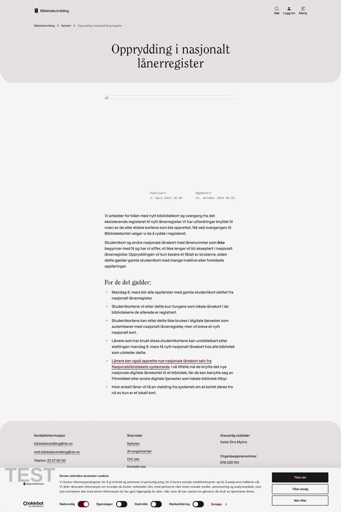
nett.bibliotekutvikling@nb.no (57, 452)
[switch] (121, 504)
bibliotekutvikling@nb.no (53, 443)
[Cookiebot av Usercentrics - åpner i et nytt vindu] (33, 504)
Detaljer (216, 504)
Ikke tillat (300, 500)
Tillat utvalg (300, 489)
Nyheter (133, 443)
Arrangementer (139, 451)
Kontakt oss (136, 466)
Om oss (133, 459)
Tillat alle (300, 477)
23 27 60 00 (56, 460)
